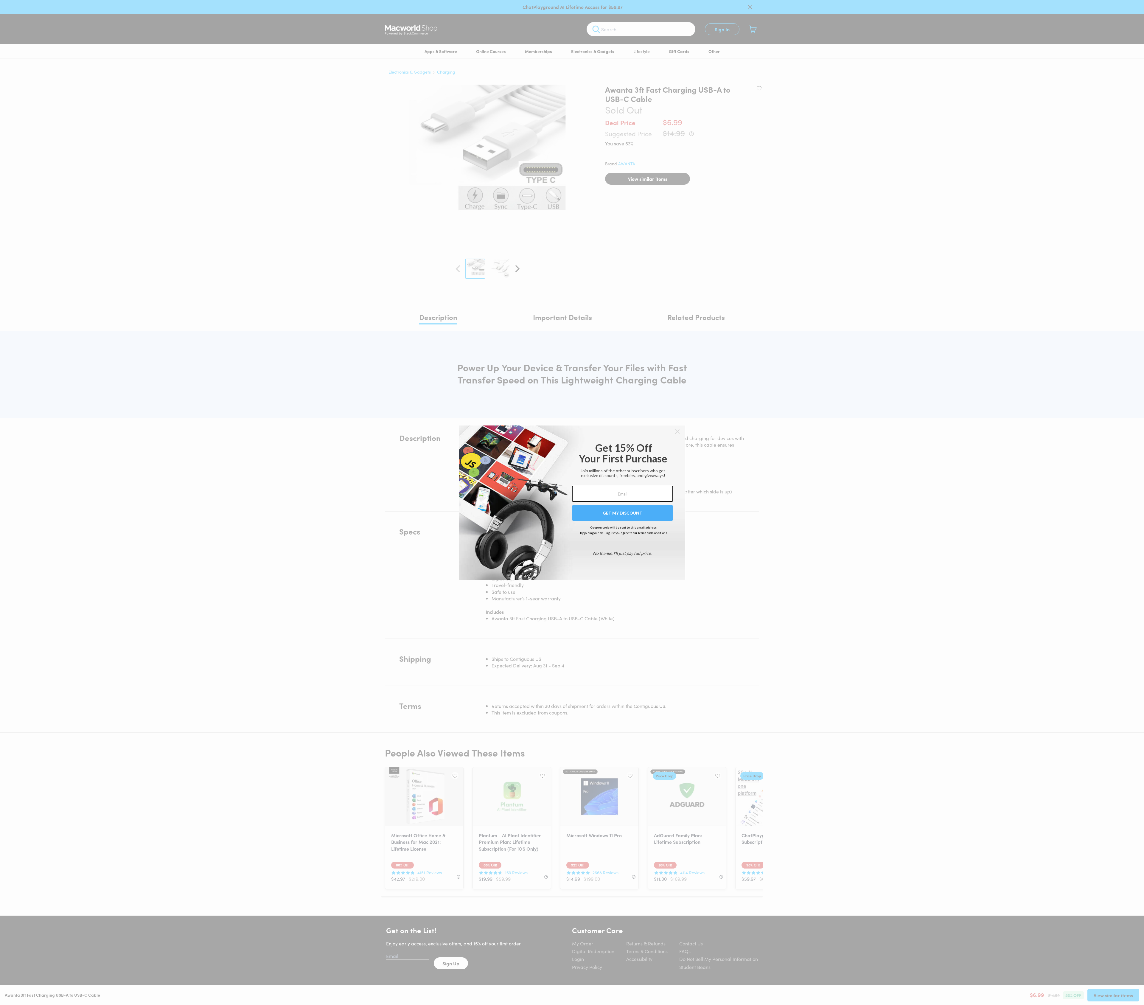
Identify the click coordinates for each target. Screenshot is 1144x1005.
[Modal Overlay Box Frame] (572, 502)
